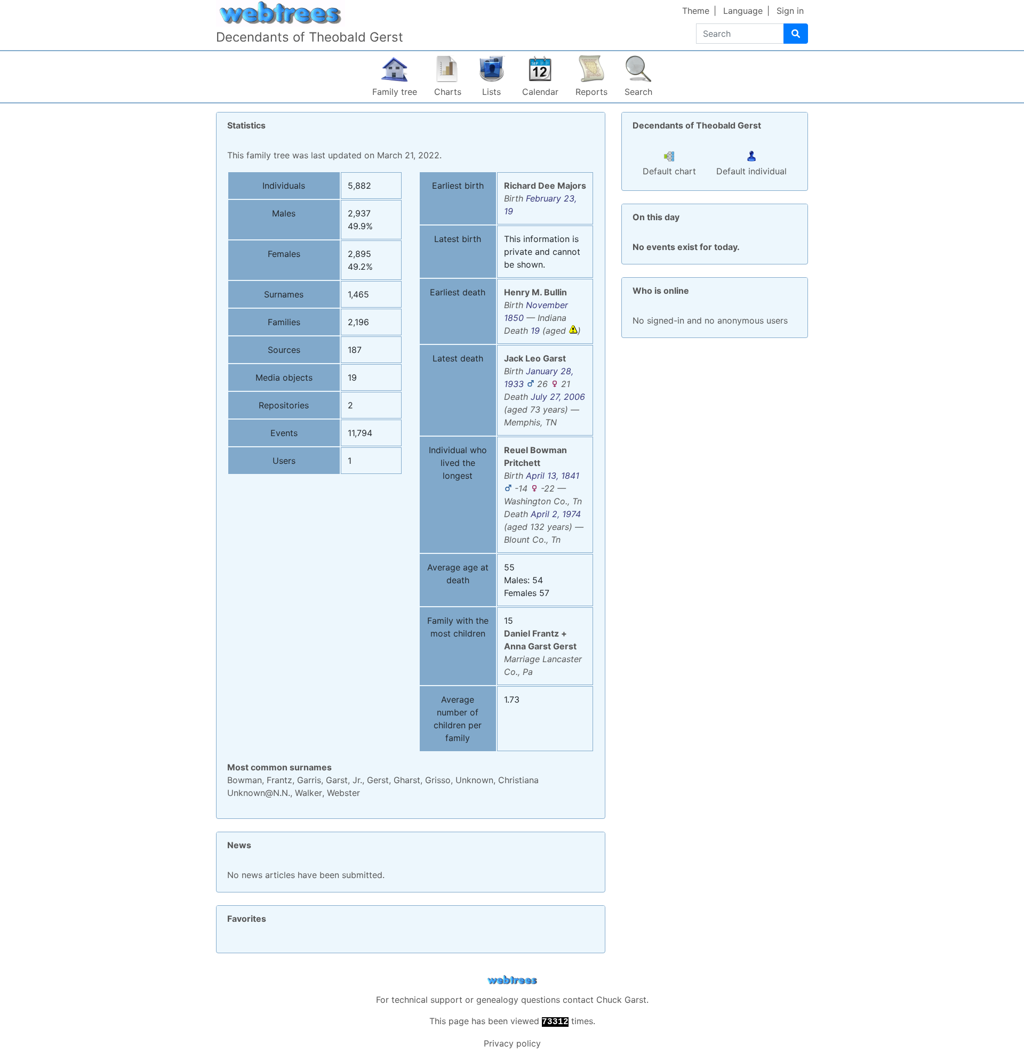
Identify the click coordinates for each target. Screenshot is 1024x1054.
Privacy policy (512, 1043)
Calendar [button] (540, 91)
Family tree (394, 91)
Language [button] (743, 10)
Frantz (279, 780)
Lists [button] (491, 91)
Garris (309, 780)
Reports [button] (591, 91)
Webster (343, 792)
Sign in (790, 10)
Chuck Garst (621, 999)
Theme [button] (695, 10)
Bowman (244, 780)
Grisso (438, 780)
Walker (308, 792)
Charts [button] (447, 91)
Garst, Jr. (344, 780)
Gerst (378, 780)
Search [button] (638, 91)
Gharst (407, 780)
